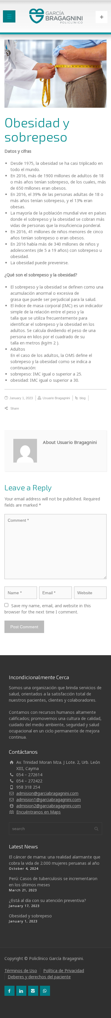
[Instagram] (33, 991)
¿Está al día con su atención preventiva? (47, 900)
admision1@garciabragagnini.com (48, 799)
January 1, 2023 (21, 398)
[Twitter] (31, 408)
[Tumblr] (64, 408)
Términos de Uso (20, 970)
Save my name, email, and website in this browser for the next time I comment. (48, 609)
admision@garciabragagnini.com (47, 793)
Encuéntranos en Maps (38, 812)
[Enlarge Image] (55, 74)
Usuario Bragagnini (56, 398)
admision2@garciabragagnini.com (48, 805)
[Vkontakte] (81, 408)
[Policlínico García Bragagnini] (55, 16)
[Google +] (48, 408)
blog (83, 398)
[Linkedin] (73, 408)
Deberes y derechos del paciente (39, 977)
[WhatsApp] (45, 991)
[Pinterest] (56, 408)
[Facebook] (40, 408)
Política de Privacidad (63, 970)
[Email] (23, 408)
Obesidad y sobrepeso (30, 916)
